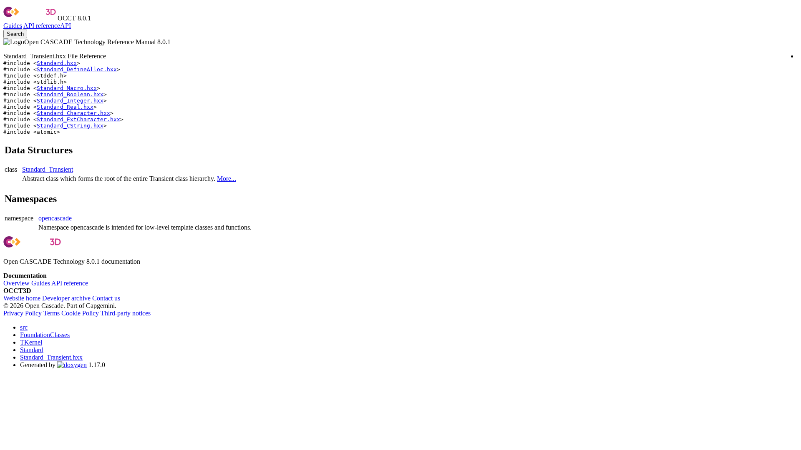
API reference (69, 283)
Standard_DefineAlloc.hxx (77, 69)
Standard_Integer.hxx (70, 101)
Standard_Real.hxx (65, 107)
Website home (21, 298)
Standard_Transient (47, 169)
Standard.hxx (57, 63)
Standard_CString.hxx (70, 125)
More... (226, 178)
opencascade (55, 218)
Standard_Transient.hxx (51, 357)
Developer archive (66, 298)
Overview (16, 283)
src (24, 327)
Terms (51, 313)
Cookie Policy (80, 313)
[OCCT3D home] (29, 18)
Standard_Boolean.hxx (70, 94)
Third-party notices (126, 313)
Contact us (106, 298)
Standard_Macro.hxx (67, 88)
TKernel (31, 342)
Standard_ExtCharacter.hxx (78, 119)
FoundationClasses (45, 334)
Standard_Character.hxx (73, 113)
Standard (31, 349)
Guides (12, 25)
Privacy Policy (22, 313)
